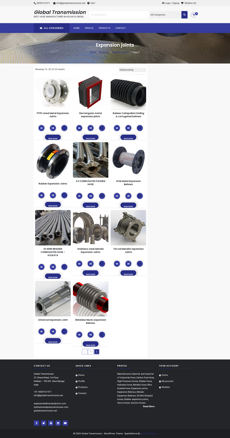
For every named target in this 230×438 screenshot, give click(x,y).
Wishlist (166, 387)
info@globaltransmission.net (70, 3)
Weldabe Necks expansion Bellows (90, 321)
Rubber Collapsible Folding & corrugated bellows (128, 115)
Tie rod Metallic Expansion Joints (128, 250)
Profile (89, 28)
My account (167, 381)
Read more (53, 139)
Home (76, 28)
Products (104, 28)
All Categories (53, 28)
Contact (121, 28)
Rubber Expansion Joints (53, 183)
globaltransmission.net (45, 410)
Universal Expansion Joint (53, 319)
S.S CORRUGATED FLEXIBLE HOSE (90, 183)
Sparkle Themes (149, 433)
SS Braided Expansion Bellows (128, 183)
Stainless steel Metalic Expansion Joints (90, 250)
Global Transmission (60, 12)
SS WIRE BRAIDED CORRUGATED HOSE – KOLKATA (53, 252)
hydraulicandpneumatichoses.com (51, 407)
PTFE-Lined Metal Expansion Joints (53, 115)
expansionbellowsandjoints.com (50, 403)
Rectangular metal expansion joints (90, 115)
